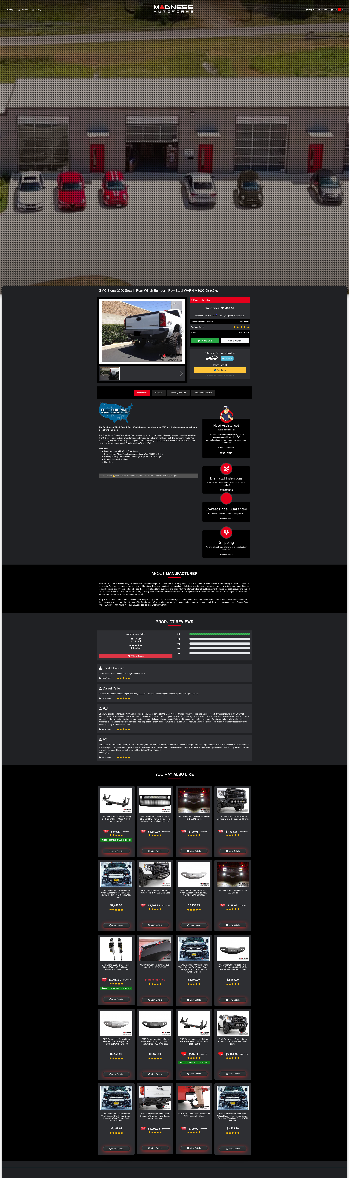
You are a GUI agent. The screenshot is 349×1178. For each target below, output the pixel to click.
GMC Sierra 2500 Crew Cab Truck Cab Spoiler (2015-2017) (155, 965)
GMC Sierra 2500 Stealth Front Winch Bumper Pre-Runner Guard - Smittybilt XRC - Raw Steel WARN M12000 (232, 1117)
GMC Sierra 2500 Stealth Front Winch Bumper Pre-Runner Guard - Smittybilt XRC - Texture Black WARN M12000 (193, 968)
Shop (10, 9)
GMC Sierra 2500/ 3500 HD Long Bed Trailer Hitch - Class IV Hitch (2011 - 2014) (194, 1041)
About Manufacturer (203, 392)
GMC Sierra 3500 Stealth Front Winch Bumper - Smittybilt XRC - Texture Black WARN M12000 (233, 967)
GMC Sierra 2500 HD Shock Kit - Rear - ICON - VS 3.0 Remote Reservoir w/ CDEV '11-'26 (116, 967)
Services (24, 9)
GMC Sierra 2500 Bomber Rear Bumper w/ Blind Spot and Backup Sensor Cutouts (155, 1116)
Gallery (37, 9)
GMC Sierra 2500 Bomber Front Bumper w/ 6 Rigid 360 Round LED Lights (233, 1041)
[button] (182, 332)
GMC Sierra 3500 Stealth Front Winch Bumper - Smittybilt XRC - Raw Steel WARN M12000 (194, 892)
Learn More (227, 358)
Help (310, 9)
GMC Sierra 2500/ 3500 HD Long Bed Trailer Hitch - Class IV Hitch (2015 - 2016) (116, 818)
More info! (244, 321)
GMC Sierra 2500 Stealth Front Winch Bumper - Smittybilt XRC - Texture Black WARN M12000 (155, 1041)
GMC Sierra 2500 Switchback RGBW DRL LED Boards (194, 817)
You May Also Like (178, 392)
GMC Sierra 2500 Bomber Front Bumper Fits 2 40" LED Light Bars (155, 891)
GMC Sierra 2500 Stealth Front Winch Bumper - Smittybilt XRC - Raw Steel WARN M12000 (116, 1041)
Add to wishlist (235, 340)
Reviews (158, 392)
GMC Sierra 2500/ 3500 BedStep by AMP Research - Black (194, 1114)
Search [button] (323, 9)
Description (142, 392)
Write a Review (137, 656)
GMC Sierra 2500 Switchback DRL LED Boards (233, 891)
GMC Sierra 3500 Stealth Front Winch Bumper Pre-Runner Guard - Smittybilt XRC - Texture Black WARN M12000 (116, 1117)
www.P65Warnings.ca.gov (166, 475)
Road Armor (243, 332)
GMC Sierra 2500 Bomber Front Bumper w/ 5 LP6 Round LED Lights (233, 817)
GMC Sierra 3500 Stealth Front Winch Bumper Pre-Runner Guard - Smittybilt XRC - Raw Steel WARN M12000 (116, 894)
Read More (225, 518)
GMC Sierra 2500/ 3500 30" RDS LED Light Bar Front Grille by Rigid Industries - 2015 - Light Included (155, 818)
